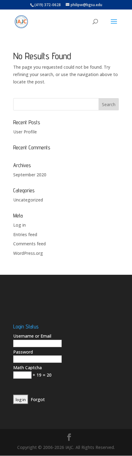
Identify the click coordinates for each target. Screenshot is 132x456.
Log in (19, 225)
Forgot (38, 399)
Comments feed (29, 244)
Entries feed (25, 234)
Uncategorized (28, 200)
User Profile (25, 132)
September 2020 (29, 175)
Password (23, 352)
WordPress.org (28, 253)
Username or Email (32, 336)
